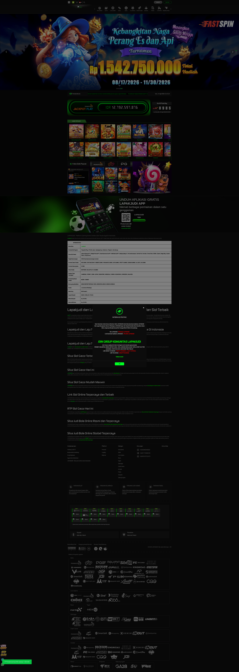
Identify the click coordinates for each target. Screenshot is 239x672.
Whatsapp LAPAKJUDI (123, 332)
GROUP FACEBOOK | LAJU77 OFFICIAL (126, 351)
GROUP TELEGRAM (124, 353)
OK (119, 364)
